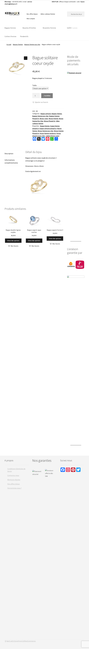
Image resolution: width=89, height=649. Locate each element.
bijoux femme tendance (48, 133)
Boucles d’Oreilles (29, 28)
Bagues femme (10, 28)
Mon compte (31, 19)
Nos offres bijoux (32, 14)
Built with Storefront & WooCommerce (20, 641)
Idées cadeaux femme (48, 14)
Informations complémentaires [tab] (11, 161)
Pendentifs (24, 36)
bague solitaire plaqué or (48, 128)
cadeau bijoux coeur (52, 136)
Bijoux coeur (44, 119)
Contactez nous (13, 475)
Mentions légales (13, 480)
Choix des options (13, 241)
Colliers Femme (10, 36)
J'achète (47, 96)
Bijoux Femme (53, 119)
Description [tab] (9, 153)
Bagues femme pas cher (32, 44)
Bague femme (44, 126)
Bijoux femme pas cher (45, 131)
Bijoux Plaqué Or (49, 121)
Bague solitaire (46, 114)
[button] (25, 58)
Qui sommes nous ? (14, 488)
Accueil (9, 44)
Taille (34, 85)
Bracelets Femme (49, 28)
